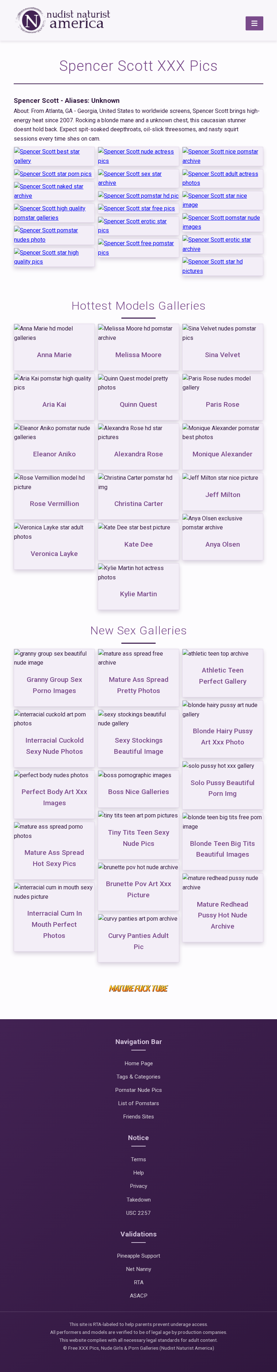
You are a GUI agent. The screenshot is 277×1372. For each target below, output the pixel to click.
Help (138, 1173)
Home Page (138, 1063)
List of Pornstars (138, 1103)
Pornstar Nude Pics (138, 1090)
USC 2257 (138, 1213)
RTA (139, 1282)
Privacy (138, 1186)
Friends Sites (138, 1116)
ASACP (139, 1296)
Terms (138, 1159)
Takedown (139, 1199)
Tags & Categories (138, 1077)
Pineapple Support (138, 1256)
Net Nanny (138, 1269)
